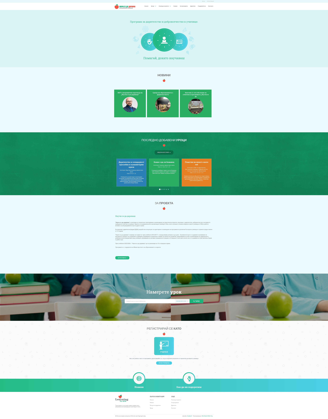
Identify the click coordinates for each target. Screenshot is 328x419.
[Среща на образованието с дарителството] (163, 104)
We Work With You (207, 416)
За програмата (184, 6)
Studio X (189, 416)
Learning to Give (163, 224)
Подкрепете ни (202, 6)
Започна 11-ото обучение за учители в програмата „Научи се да (196, 94)
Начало (146, 6)
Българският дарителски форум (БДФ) (126, 229)
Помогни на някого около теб (196, 163)
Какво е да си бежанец (164, 162)
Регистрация (210, 1)
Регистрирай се (164, 363)
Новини (175, 6)
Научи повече (122, 257)
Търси (197, 301)
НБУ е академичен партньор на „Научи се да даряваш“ (130, 94)
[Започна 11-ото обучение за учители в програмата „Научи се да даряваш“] (195, 106)
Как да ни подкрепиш (189, 387)
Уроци (151, 408)
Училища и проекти (164, 6)
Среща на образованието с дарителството (163, 94)
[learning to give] (121, 399)
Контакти (210, 6)
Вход (203, 1)
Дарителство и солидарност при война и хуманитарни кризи (131, 164)
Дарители (192, 6)
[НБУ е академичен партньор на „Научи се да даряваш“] (130, 104)
